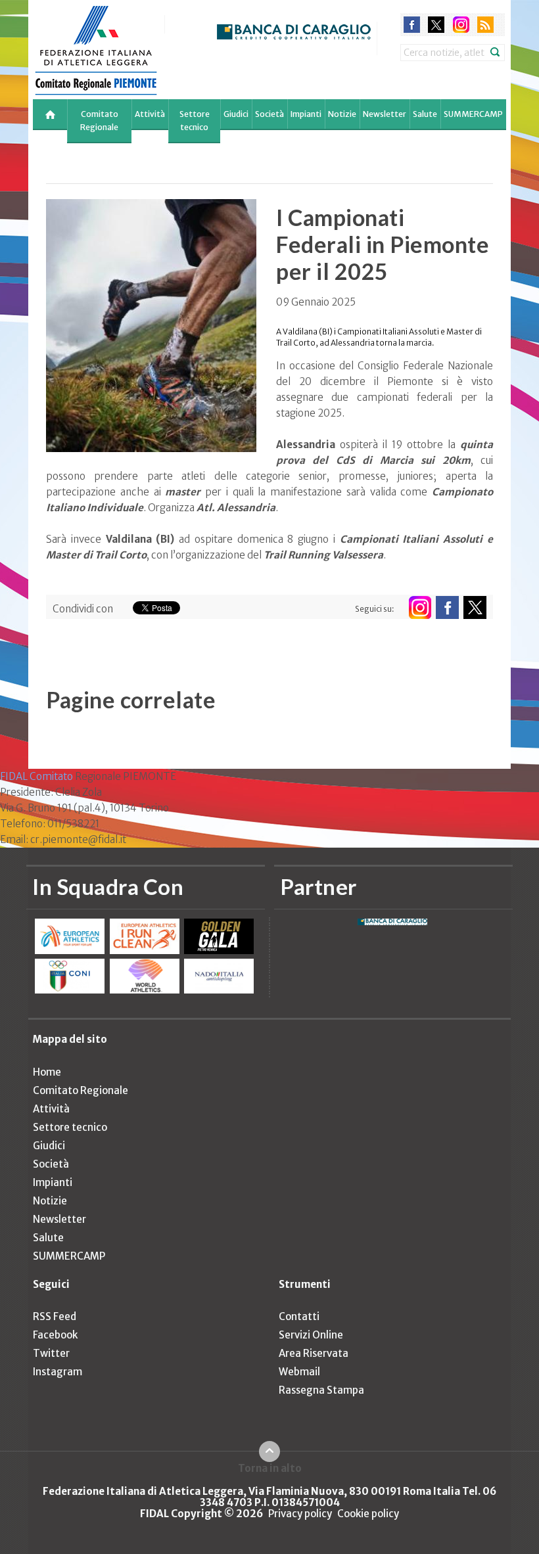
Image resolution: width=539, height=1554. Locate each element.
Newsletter (384, 114)
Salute (425, 114)
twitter (436, 24)
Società (269, 114)
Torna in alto (270, 1468)
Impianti (306, 114)
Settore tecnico (194, 120)
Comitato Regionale (99, 120)
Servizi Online (311, 1335)
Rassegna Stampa (321, 1390)
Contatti (299, 1316)
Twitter (51, 1353)
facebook (412, 24)
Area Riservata (313, 1353)
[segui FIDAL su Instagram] (419, 607)
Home (47, 1072)
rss (485, 24)
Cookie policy (368, 1513)
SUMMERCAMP (473, 114)
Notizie (342, 114)
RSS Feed (54, 1316)
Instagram (57, 1371)
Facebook (55, 1335)
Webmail (299, 1371)
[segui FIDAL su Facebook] (447, 607)
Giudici (235, 114)
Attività (150, 114)
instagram (461, 24)
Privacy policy (300, 1513)
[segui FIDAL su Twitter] (474, 607)
